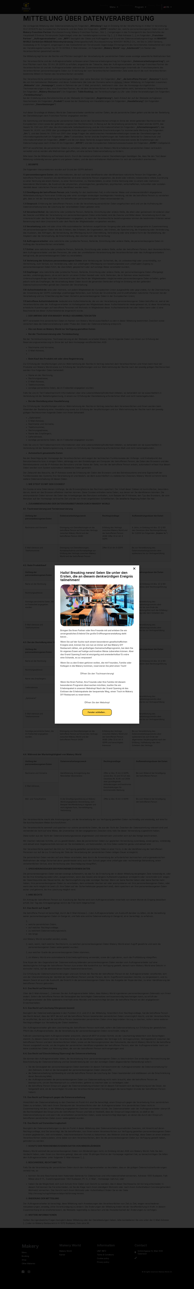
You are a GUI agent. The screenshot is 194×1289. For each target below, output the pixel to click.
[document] (97, 644)
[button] (134, 568)
